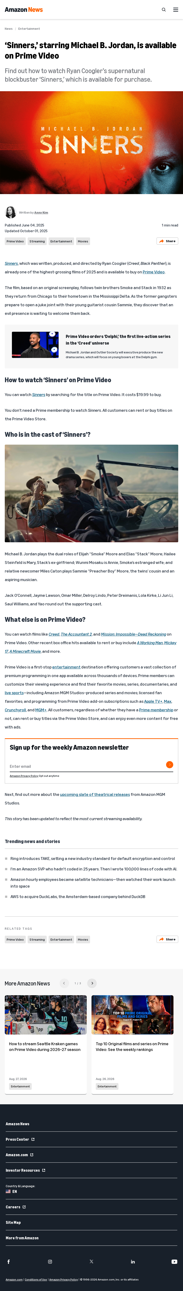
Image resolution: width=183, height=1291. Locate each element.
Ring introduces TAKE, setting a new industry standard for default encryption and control (92, 858)
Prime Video (15, 241)
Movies (83, 241)
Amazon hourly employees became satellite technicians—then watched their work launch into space (92, 883)
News (9, 28)
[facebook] (8, 1262)
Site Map (13, 1222)
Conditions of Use (36, 1279)
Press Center (17, 1139)
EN (14, 1191)
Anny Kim (41, 212)
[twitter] (91, 1262)
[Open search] (163, 9)
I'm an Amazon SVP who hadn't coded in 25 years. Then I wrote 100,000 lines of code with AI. (93, 868)
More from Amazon (22, 1238)
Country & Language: (20, 1186)
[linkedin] (133, 1262)
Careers (13, 1207)
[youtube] (174, 1262)
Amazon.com (17, 1154)
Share (171, 241)
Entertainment (29, 28)
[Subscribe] (169, 764)
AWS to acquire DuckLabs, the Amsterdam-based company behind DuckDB (77, 896)
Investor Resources (23, 1170)
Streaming (37, 241)
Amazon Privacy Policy (24, 776)
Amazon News (17, 1123)
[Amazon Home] (24, 9)
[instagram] (50, 1262)
